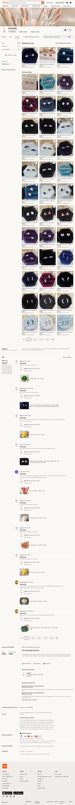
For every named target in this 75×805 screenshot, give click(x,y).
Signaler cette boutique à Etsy (9, 69)
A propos (17, 37)
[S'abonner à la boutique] (69, 30)
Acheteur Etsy (23, 388)
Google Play (18, 793)
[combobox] (25, 2)
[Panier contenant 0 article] (70, 2)
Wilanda (26, 368)
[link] (23, 339)
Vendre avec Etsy (60, 2)
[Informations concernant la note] (9, 32)
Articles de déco (25, 6)
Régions (71, 801)
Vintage (45, 6)
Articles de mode (36, 6)
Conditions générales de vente (31, 37)
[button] (65, 30)
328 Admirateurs (5, 64)
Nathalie (21, 361)
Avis (10, 37)
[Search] (70, 37)
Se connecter (50, 2)
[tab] (11, 43)
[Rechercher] (42, 2)
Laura (21, 444)
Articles (4, 37)
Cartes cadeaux (66, 6)
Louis (21, 471)
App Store (7, 793)
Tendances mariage (55, 6)
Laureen (21, 500)
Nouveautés (15, 6)
